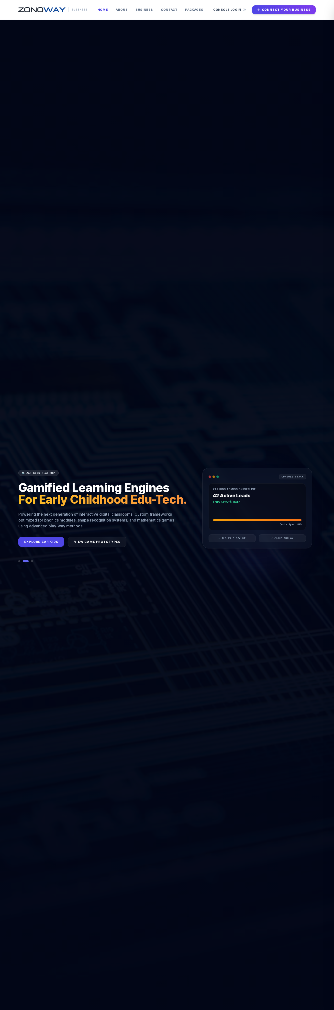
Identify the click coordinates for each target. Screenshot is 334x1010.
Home (103, 10)
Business (144, 10)
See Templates (82, 551)
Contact (169, 10)
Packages (194, 10)
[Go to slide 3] (32, 566)
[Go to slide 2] (26, 566)
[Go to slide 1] (19, 566)
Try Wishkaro (38, 551)
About (122, 10)
